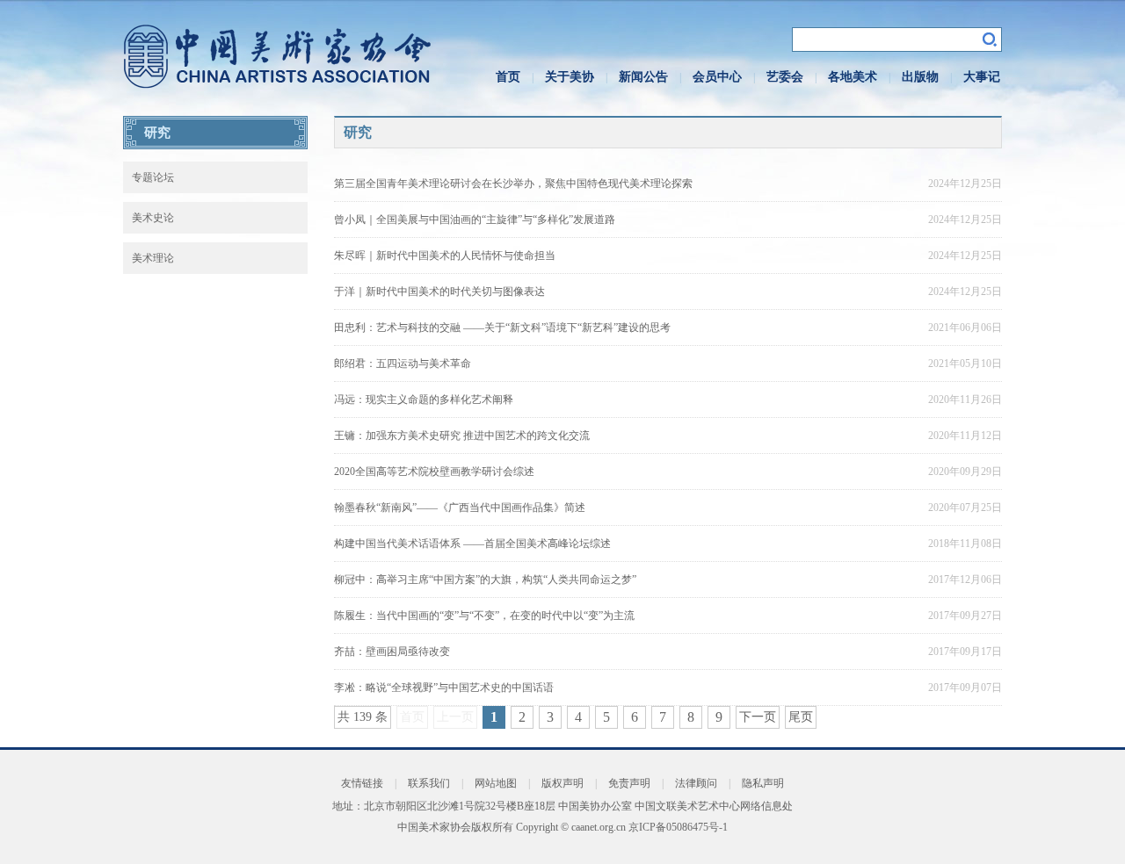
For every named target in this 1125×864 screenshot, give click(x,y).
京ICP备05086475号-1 (678, 827)
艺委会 (784, 76)
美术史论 (153, 218)
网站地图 (496, 783)
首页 (508, 76)
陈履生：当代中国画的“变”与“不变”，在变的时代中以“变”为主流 (484, 615)
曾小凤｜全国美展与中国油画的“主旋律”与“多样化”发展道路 (474, 219)
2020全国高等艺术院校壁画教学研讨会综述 (434, 471)
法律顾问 (696, 783)
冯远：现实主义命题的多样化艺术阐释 (423, 399)
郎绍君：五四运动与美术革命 (402, 363)
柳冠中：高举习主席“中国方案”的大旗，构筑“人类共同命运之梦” (485, 579)
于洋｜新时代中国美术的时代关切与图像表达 (439, 291)
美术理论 (153, 258)
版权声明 (562, 783)
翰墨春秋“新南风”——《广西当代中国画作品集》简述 (459, 507)
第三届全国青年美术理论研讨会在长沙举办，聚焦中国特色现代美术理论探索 (513, 183)
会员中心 (717, 76)
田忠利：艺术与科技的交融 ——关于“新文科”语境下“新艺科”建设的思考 (502, 327)
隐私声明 (763, 783)
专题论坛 (153, 177)
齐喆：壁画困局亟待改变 (392, 651)
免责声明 (629, 783)
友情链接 (362, 783)
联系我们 (429, 783)
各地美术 (852, 76)
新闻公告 (643, 76)
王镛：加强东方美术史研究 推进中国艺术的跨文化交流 (462, 435)
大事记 (981, 76)
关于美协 (569, 76)
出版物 (920, 76)
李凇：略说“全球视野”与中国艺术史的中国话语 (444, 687)
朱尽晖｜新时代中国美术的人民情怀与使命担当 (444, 255)
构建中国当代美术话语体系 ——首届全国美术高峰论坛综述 (472, 543)
